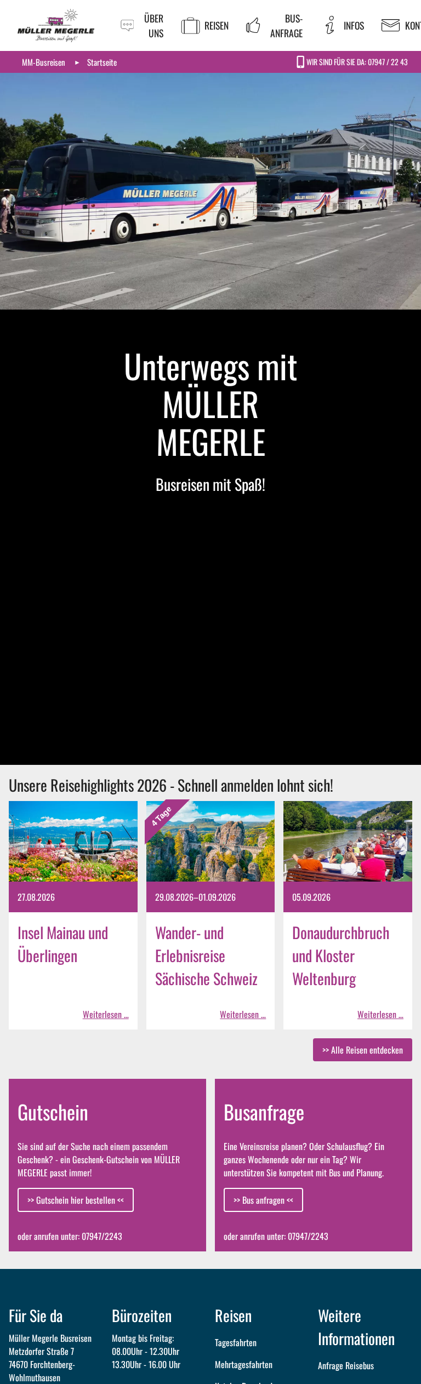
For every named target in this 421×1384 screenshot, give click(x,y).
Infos (354, 25)
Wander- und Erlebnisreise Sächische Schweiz (206, 955)
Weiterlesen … (106, 1014)
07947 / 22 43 (388, 61)
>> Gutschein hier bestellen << (75, 1199)
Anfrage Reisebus (346, 1365)
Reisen (216, 25)
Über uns (153, 25)
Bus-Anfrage (286, 25)
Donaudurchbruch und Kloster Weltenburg (340, 955)
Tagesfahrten (236, 1342)
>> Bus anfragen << (263, 1199)
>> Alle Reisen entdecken (362, 1049)
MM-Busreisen (43, 62)
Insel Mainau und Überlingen (63, 943)
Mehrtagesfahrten (243, 1364)
